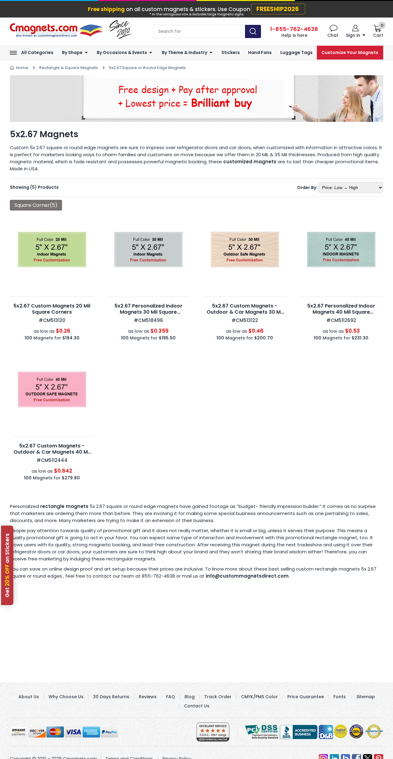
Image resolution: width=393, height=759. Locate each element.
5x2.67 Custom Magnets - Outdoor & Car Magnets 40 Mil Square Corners (52, 452)
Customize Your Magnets (349, 52)
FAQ (170, 697)
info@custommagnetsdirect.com (247, 576)
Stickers (230, 52)
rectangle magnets (64, 506)
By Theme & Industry (184, 52)
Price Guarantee (305, 697)
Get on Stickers (7, 565)
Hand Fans (260, 52)
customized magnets (249, 161)
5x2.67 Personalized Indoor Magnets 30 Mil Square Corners (148, 312)
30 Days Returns (111, 697)
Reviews (148, 697)
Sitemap (365, 697)
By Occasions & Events (122, 52)
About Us (28, 697)
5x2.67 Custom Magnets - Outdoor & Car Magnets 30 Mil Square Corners (245, 312)
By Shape (72, 52)
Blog (190, 697)
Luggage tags (296, 52)
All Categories (37, 52)
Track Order (218, 697)
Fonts (339, 697)
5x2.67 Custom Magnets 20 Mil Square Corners (52, 309)
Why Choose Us (66, 697)
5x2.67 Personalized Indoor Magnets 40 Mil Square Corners (341, 312)
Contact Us (196, 706)
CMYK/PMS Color (259, 697)
